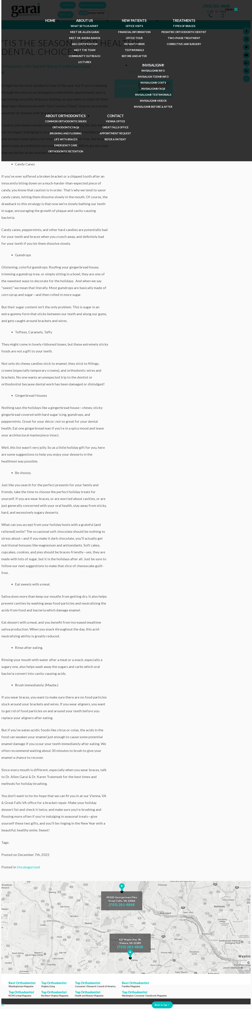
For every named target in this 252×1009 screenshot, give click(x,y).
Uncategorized (28, 867)
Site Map (52, 1005)
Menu (229, 9)
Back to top (161, 1004)
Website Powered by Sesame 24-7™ (24, 1005)
